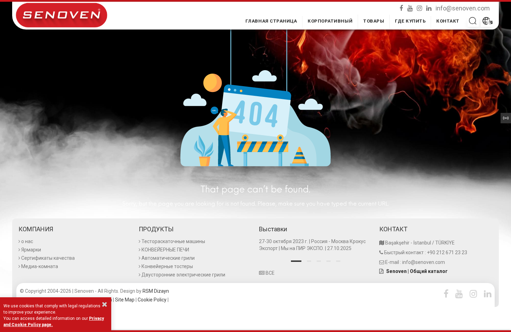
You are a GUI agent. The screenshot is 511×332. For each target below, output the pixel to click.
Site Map (125, 299)
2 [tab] (309, 261)
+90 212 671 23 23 (447, 252)
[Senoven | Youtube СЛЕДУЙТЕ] (410, 7)
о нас (27, 241)
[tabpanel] (315, 245)
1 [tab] (296, 261)
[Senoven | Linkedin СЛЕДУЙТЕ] (429, 7)
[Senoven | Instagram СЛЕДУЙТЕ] (420, 7)
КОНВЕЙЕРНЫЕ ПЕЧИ (165, 249)
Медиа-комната (39, 266)
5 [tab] (338, 261)
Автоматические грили (168, 258)
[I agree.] (104, 304)
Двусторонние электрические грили (183, 274)
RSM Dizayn (156, 291)
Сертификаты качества (48, 258)
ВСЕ (270, 273)
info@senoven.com (463, 8)
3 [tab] (319, 261)
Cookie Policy (152, 299)
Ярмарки (31, 249)
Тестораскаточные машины (173, 241)
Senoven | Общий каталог (417, 271)
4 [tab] (328, 261)
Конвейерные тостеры (167, 266)
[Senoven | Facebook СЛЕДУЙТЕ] (402, 7)
